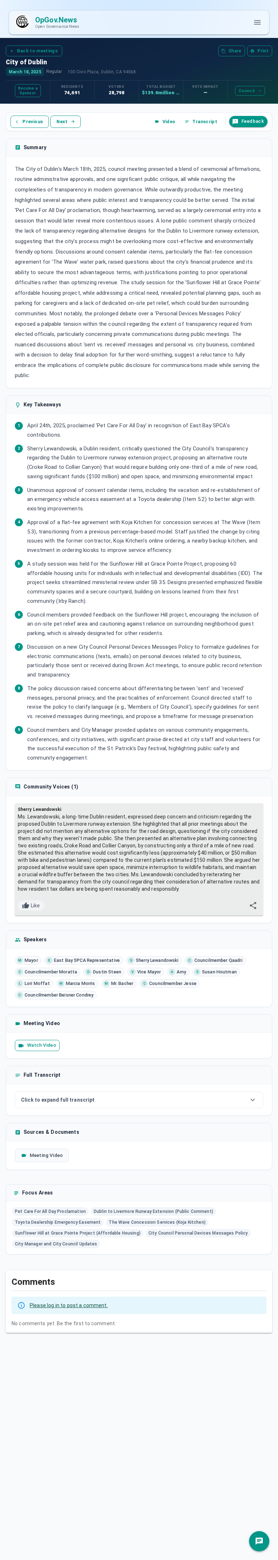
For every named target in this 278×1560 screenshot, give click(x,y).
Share (234, 50)
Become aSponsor (28, 91)
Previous (32, 121)
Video (169, 121)
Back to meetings (37, 50)
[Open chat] (259, 1541)
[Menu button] (257, 22)
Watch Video (41, 1045)
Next (61, 121)
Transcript (204, 121)
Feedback (252, 121)
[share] (253, 905)
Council (246, 90)
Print (263, 50)
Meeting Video (46, 1155)
